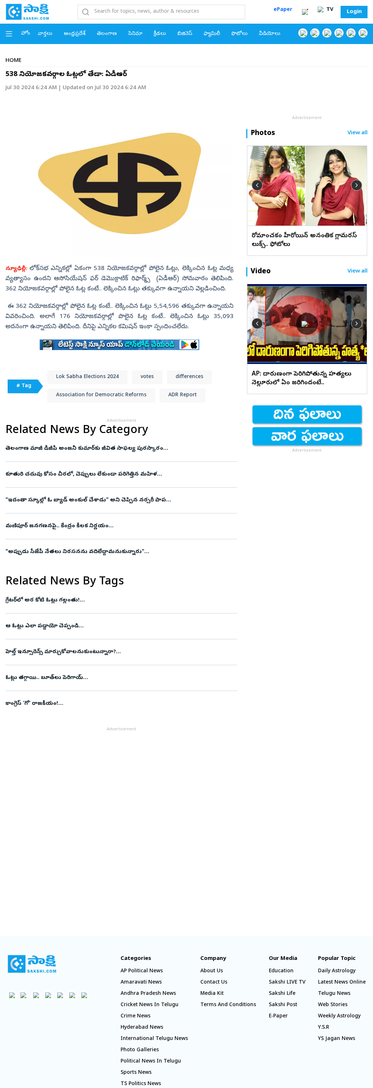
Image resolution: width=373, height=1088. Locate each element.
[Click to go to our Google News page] (363, 32)
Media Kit (212, 993)
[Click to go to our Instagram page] (338, 32)
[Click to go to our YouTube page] (351, 32)
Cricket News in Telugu (149, 1005)
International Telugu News (154, 1039)
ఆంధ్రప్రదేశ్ (75, 34)
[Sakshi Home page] (27, 11)
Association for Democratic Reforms (101, 395)
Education (281, 971)
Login (354, 12)
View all (358, 133)
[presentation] (257, 185)
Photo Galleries (140, 1050)
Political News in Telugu (151, 1061)
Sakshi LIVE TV (287, 982)
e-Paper (278, 1016)
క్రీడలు (160, 34)
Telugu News (334, 993)
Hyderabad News (142, 1027)
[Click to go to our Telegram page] (71, 995)
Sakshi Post (283, 1005)
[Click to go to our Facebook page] (302, 32)
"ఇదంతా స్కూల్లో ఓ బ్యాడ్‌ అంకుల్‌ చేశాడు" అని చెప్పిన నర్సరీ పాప (119, 500)
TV (329, 10)
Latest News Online (342, 982)
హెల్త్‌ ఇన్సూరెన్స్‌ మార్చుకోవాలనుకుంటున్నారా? (115, 652)
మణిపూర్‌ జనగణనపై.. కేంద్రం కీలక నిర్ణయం (116, 526)
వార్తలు (45, 34)
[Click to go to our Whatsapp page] (314, 32)
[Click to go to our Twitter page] (326, 32)
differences (189, 377)
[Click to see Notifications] (304, 12)
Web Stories (333, 1005)
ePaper (283, 10)
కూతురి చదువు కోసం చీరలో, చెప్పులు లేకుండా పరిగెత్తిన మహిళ (118, 474)
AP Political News (142, 971)
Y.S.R (323, 1027)
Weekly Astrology (339, 1016)
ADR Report (182, 395)
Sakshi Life (282, 993)
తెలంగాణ (107, 34)
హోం (25, 33)
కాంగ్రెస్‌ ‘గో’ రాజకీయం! (120, 703)
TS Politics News (141, 1084)
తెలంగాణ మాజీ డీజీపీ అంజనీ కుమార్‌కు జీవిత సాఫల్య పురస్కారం (118, 448)
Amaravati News (141, 982)
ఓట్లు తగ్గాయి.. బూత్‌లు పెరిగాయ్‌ (115, 678)
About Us (211, 971)
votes (147, 377)
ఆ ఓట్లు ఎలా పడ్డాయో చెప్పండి (119, 626)
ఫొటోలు (239, 34)
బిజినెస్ (184, 34)
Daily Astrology (337, 971)
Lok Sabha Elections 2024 (87, 377)
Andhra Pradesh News (148, 993)
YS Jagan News (336, 1039)
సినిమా (135, 34)
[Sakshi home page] (31, 964)
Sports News (136, 1072)
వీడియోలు (269, 34)
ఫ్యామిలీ (212, 34)
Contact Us (213, 982)
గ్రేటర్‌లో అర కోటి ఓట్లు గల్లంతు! (118, 600)
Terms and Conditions (228, 1005)
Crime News (135, 1016)
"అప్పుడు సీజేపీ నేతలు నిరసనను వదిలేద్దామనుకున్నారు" (116, 552)
